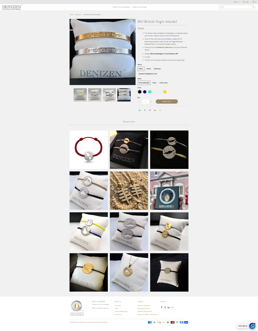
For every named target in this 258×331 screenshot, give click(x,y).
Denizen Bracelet (80, 322)
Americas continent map (89, 150)
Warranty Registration (145, 311)
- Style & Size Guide (139, 7)
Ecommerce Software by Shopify (96, 322)
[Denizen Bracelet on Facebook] (161, 307)
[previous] (73, 52)
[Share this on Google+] (155, 110)
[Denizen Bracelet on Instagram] (165, 307)
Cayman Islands (129, 231)
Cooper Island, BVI (169, 231)
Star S (148, 69)
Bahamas (169, 190)
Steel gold (164, 83)
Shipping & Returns (144, 308)
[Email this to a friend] (160, 110)
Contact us (118, 314)
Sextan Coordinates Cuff (148, 74)
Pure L (141, 69)
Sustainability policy (121, 311)
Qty (139, 97)
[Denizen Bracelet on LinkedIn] (168, 307)
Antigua (89, 190)
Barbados (89, 231)
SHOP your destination (121, 7)
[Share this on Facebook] (145, 110)
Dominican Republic (129, 272)
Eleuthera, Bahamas (169, 272)
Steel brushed (144, 83)
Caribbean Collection (164, 47)
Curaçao (89, 272)
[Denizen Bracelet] (21, 7)
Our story (118, 305)
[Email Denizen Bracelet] (172, 307)
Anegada (129, 150)
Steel (154, 83)
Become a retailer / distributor (147, 314)
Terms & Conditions (144, 305)
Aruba (129, 190)
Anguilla (169, 150)
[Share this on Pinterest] (150, 110)
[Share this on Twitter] (140, 110)
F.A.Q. (116, 308)
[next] (132, 52)
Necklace (157, 69)
